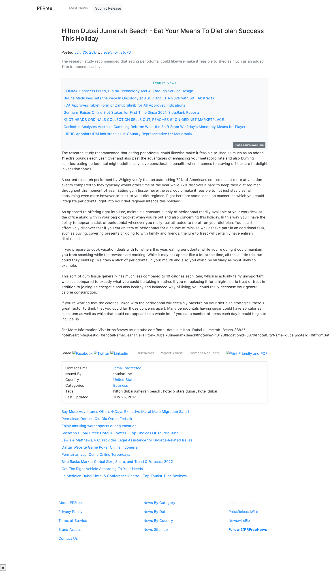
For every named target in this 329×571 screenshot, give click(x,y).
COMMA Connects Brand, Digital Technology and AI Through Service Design (128, 91)
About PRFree (70, 502)
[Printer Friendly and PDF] (246, 353)
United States (124, 379)
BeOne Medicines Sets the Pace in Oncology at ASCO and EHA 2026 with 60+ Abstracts (139, 98)
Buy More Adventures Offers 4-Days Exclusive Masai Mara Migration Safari (125, 411)
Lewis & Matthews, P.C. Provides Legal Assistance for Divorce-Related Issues (127, 440)
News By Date (155, 511)
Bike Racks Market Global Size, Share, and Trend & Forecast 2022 (117, 461)
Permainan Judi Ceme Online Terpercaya (96, 454)
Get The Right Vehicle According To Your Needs (102, 468)
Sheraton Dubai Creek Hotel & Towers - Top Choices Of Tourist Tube (120, 433)
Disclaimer (145, 353)
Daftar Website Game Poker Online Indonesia (100, 447)
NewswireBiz (239, 520)
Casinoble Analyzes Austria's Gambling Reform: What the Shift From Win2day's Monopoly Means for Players (155, 126)
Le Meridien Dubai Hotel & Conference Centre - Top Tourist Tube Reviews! (125, 476)
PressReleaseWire (243, 511)
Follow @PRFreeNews (248, 529)
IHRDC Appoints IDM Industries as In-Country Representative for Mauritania (128, 134)
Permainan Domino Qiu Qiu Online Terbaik (97, 418)
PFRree (44, 8)
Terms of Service (72, 520)
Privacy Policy (70, 511)
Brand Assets (69, 529)
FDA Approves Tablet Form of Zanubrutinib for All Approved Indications (124, 105)
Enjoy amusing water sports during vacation (99, 426)
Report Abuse (171, 353)
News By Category (159, 502)
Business (120, 385)
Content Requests (204, 353)
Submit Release (108, 8)
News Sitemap (155, 529)
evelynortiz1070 (117, 52)
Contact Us (68, 538)
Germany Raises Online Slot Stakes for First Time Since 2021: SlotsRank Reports (132, 112)
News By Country (158, 520)
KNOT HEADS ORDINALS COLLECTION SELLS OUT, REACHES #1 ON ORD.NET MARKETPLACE (144, 119)
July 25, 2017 (86, 52)
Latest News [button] (77, 8)
